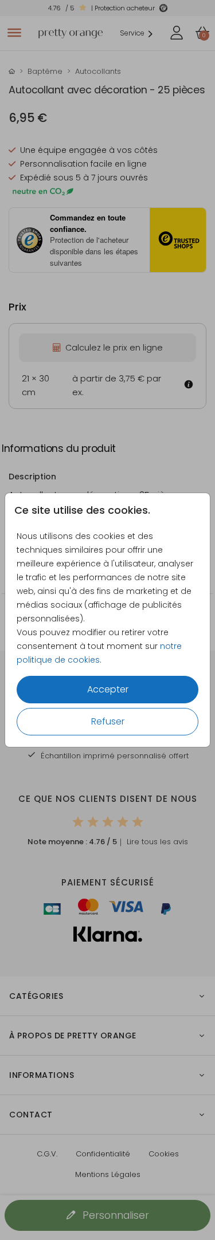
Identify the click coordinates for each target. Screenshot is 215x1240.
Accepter (107, 689)
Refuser (107, 721)
